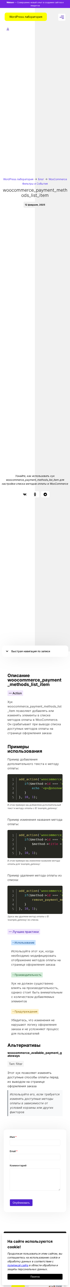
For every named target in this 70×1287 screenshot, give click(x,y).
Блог (41, 179)
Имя (13, 1137)
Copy (58, 777)
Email (14, 1151)
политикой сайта (17, 1265)
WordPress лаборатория (18, 179)
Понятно (35, 1276)
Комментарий (18, 1165)
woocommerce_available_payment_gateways (34, 1054)
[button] (25, 494)
